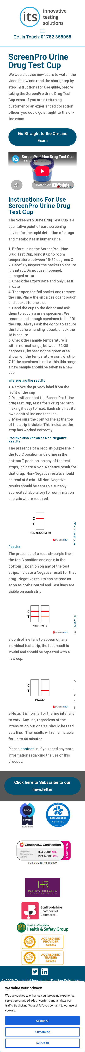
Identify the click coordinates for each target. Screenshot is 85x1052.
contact (27, 749)
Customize (42, 1032)
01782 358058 (56, 36)
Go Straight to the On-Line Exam (42, 137)
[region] (42, 1016)
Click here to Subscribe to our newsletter (42, 786)
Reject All (42, 1043)
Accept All (42, 1020)
